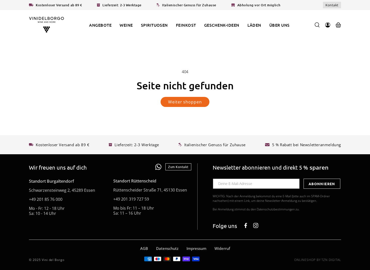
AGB (144, 248)
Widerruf (222, 248)
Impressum (196, 248)
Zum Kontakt (178, 167)
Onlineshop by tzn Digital (317, 260)
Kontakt (332, 5)
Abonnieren (322, 183)
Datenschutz (167, 248)
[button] (126, 25)
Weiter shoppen (185, 102)
